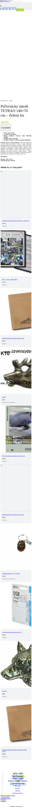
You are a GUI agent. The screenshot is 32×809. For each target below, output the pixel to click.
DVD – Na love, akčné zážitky (9, 279)
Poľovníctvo (18, 785)
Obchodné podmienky (17, 776)
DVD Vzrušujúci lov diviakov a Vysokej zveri (13, 456)
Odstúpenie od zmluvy (17, 778)
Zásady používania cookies (18, 783)
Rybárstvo (17, 788)
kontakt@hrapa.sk (6, 798)
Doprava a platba (17, 773)
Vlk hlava (4, 691)
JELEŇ (4, 397)
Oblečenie (17, 790)
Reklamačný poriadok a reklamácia (17, 780)
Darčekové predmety (17, 793)
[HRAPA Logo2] (8, 10)
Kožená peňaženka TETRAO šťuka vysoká (13, 514)
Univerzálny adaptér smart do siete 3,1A (12, 632)
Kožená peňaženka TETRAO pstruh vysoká (13, 338)
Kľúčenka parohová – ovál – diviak (11, 573)
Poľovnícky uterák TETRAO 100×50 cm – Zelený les (15, 220)
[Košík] (20, 5)
